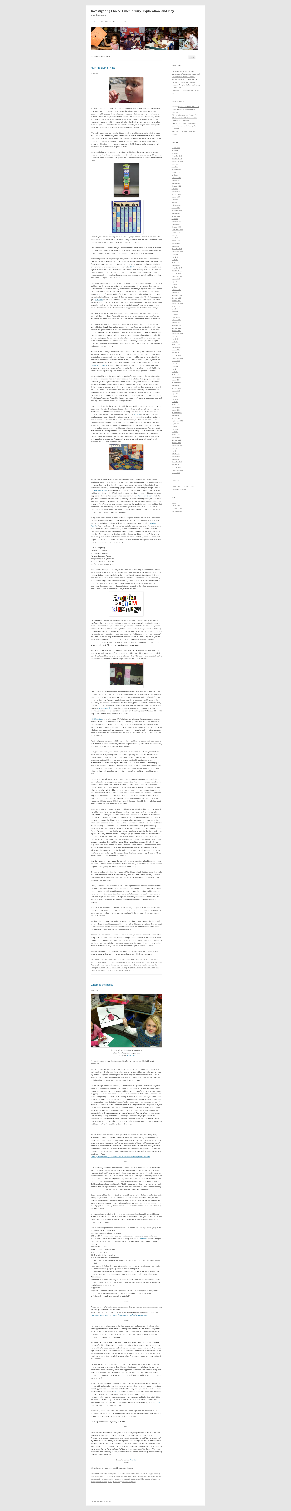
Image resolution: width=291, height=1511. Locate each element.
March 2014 (175, 374)
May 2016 (175, 312)
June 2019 (175, 235)
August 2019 (176, 232)
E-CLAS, (118, 1391)
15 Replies (94, 990)
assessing (157, 1474)
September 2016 (177, 303)
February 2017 (176, 290)
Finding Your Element (99, 365)
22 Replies (94, 73)
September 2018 (177, 252)
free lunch (143, 1476)
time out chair (119, 970)
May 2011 (175, 451)
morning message (113, 1479)
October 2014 (176, 355)
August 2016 (176, 306)
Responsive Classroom (146, 496)
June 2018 (175, 254)
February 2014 (176, 377)
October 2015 (176, 331)
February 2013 (176, 407)
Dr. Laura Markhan (106, 708)
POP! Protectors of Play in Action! (183, 71)
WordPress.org (177, 511)
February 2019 (176, 243)
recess (110, 1482)
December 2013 (177, 383)
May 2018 (175, 257)
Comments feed (177, 508)
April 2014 (175, 372)
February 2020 (176, 221)
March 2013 (175, 404)
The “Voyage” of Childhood (187, 123)
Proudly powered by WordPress (101, 1501)
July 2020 (175, 219)
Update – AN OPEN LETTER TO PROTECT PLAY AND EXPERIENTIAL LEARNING (185, 109)
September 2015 (177, 333)
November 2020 (177, 213)
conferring (112, 1476)
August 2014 (176, 361)
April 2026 (175, 153)
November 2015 (177, 328)
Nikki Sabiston (96, 719)
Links (125, 22)
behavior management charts (140, 962)
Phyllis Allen (116, 968)
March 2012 (175, 435)
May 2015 (175, 339)
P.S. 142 (137, 414)
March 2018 (175, 262)
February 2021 (176, 205)
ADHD (131, 267)
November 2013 (177, 385)
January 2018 (176, 265)
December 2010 (177, 462)
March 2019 (175, 241)
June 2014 (175, 366)
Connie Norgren (139, 965)
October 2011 (176, 443)
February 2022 (176, 191)
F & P (158, 1402)
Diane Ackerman (129, 1476)
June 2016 (175, 309)
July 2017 (175, 282)
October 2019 (176, 227)
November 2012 (177, 415)
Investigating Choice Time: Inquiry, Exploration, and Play (132, 11)
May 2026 (175, 150)
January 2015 (176, 350)
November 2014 (177, 353)
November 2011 (177, 440)
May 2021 (175, 202)
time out (110, 970)
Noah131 (175, 131)
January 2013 (176, 410)
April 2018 (175, 260)
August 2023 (176, 172)
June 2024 (175, 167)
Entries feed (176, 506)
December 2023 (177, 170)
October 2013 (176, 388)
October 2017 (176, 273)
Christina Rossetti (104, 965)
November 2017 (177, 271)
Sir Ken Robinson (101, 970)
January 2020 (176, 224)
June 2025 (175, 164)
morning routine (125, 1479)
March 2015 (175, 344)
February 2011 (176, 456)
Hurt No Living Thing (103, 67)
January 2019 (176, 246)
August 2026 (176, 148)
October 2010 (176, 467)
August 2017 (176, 279)
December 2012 (177, 413)
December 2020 (177, 211)
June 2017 (175, 284)
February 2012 (176, 437)
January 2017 (176, 292)
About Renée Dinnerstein (109, 22)
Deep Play (133, 1460)
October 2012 (176, 418)
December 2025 (177, 156)
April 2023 (175, 175)
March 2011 (175, 454)
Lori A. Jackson (120, 1157)
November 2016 (177, 298)
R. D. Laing (99, 300)
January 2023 (176, 180)
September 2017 (177, 276)
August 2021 (176, 197)
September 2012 (177, 421)
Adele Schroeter (103, 962)
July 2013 (175, 394)
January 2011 (176, 459)
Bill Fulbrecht (95, 1476)
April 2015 (175, 342)
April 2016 (175, 314)
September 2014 (177, 358)
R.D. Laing (123, 968)
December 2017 (177, 268)
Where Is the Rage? (102, 984)
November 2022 (177, 183)
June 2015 (175, 336)
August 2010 (176, 473)
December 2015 (177, 325)
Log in (174, 503)
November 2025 (177, 159)
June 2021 (175, 200)
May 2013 (175, 399)
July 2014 (175, 363)
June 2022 (175, 189)
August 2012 (176, 424)
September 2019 (177, 230)
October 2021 (176, 194)
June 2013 (175, 396)
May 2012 (175, 429)
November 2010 (177, 465)
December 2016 (177, 295)
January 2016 (176, 323)
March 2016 (175, 317)
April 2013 (175, 402)
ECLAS (137, 1476)
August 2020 (176, 216)
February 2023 (176, 178)
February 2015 (176, 347)
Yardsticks (131, 1055)
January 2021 (176, 208)
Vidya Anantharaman (179, 115)
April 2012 (175, 432)
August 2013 (176, 391)
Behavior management (121, 962)
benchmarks (155, 962)
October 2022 (176, 186)
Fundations (143, 1239)
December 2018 (177, 249)
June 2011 (175, 448)
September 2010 (177, 470)
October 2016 (176, 301)
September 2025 (177, 161)
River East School (100, 490)
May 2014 (175, 369)
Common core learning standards (122, 965)
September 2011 (177, 445)
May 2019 (175, 238)
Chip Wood (104, 1476)
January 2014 (176, 380)
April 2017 (175, 287)
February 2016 (176, 320)
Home (93, 22)
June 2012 (175, 426)
